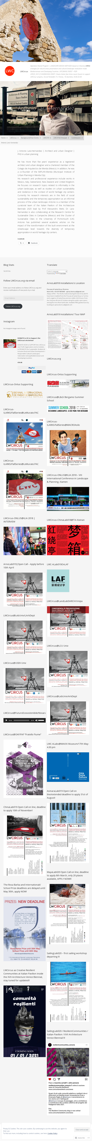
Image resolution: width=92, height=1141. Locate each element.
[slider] (41, 720)
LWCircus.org (54, 358)
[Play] (6, 720)
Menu (88, 66)
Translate (62, 274)
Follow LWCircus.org (13, 306)
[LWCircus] (46, 31)
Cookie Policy (52, 1133)
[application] (24, 720)
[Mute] (36, 720)
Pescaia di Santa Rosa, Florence (58, 289)
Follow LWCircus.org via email (19, 280)
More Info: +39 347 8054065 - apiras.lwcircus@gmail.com (65, 292)
